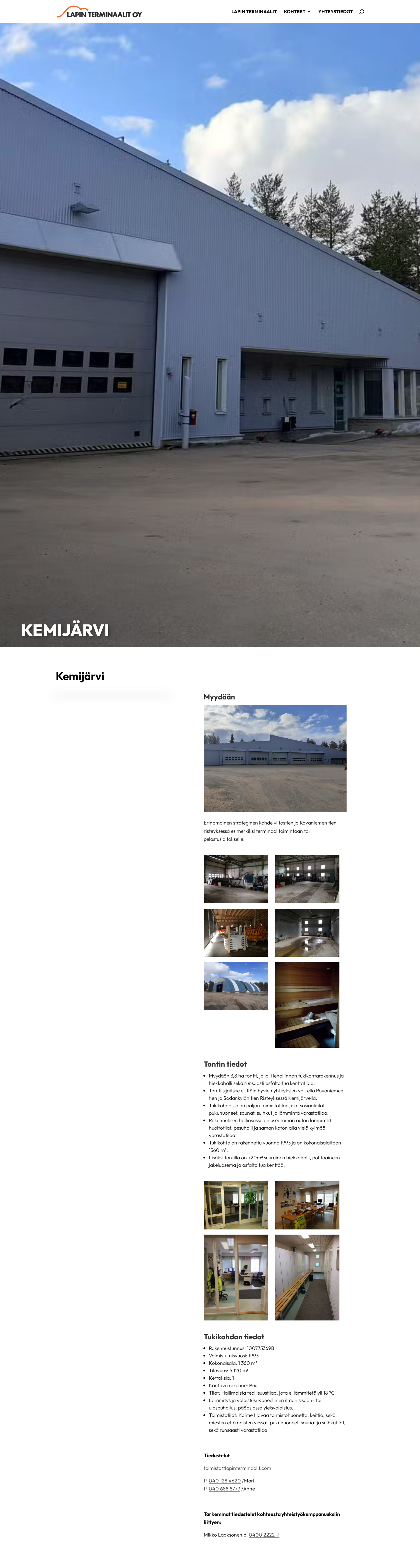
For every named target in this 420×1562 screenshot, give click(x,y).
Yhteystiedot (335, 11)
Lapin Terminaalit (254, 11)
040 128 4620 (225, 1480)
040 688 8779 (224, 1488)
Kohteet (294, 11)
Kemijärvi (65, 630)
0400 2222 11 (264, 1534)
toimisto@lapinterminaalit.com (237, 1468)
